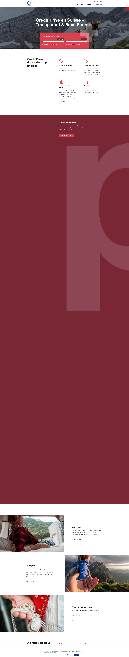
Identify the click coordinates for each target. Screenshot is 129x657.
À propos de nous (98, 4)
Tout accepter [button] (76, 654)
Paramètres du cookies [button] (70, 654)
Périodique (77, 44)
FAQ (97, 1)
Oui (51, 44)
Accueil (76, 4)
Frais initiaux (68, 44)
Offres (82, 4)
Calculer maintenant (66, 135)
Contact (89, 4)
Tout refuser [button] (82, 654)
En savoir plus (75, 539)
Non (56, 44)
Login (101, 1)
